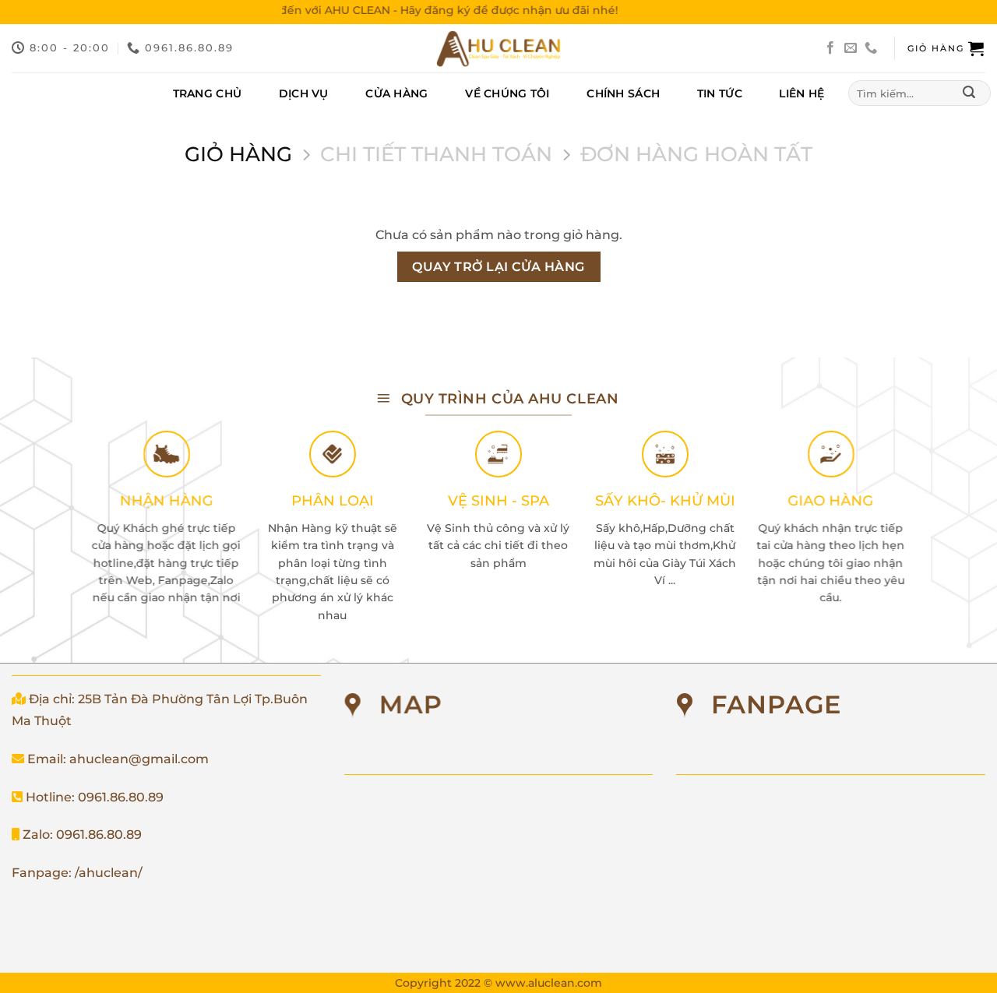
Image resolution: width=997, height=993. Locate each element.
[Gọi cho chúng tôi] (871, 48)
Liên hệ (801, 93)
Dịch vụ (304, 93)
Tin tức (719, 93)
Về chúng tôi (507, 93)
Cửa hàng (396, 93)
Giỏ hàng (238, 154)
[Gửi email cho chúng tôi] (850, 48)
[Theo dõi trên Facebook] (830, 48)
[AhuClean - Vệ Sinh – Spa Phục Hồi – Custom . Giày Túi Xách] (498, 48)
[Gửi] (968, 93)
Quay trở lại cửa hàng (498, 266)
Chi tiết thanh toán (436, 154)
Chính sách (623, 93)
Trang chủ (207, 93)
